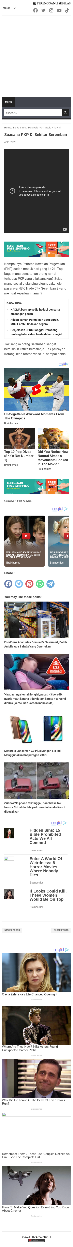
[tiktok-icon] (67, 10)
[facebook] (8, 584)
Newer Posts (12, 930)
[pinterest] (29, 584)
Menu (8, 102)
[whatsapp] (40, 584)
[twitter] (19, 584)
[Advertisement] (36, 54)
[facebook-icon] (35, 10)
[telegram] (50, 584)
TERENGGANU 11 (41, 1236)
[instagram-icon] (51, 10)
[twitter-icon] (43, 10)
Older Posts (61, 930)
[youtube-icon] (59, 10)
